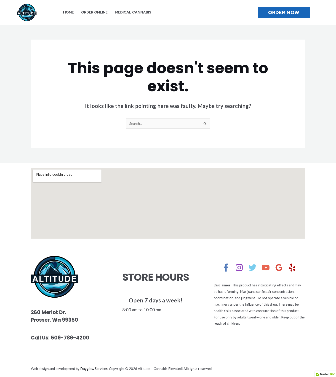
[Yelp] (292, 267)
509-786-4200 (70, 337)
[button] (293, 12)
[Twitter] (252, 267)
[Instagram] (239, 267)
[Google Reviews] (279, 267)
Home (68, 12)
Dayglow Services (94, 368)
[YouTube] (265, 267)
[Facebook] (226, 267)
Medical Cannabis (133, 12)
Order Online (94, 12)
